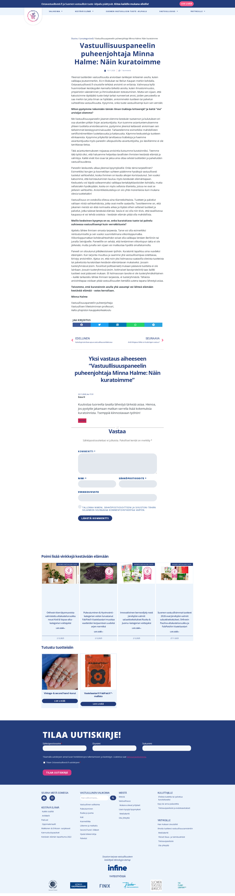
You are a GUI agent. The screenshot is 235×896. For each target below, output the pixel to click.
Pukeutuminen (86, 808)
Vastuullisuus (167, 11)
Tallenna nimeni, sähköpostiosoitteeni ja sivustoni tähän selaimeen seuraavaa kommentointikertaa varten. (119, 508)
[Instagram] (52, 798)
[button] (82, 325)
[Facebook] (44, 798)
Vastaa (82, 420)
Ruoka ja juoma (87, 813)
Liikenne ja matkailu (89, 825)
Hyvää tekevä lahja (88, 834)
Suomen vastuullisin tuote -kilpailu (126, 11)
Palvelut (83, 838)
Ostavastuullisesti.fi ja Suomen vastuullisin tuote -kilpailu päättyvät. (95, 4)
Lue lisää (59, 701)
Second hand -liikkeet (89, 830)
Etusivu (74, 38)
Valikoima (54, 11)
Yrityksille (197, 11)
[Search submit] (113, 798)
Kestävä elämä (83, 11)
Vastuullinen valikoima (90, 804)
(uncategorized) (86, 38)
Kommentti (87, 451)
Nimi (82, 478)
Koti (82, 817)
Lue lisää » (60, 628)
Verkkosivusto (88, 492)
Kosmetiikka (85, 821)
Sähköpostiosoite (132, 478)
